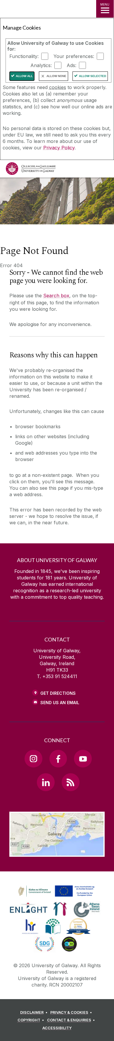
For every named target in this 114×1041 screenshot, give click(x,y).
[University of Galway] (31, 170)
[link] (55, 891)
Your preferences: (73, 56)
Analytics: (41, 65)
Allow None (56, 76)
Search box (56, 295)
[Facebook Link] (58, 758)
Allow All (24, 76)
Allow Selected (92, 76)
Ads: (71, 65)
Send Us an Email (59, 702)
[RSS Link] (70, 782)
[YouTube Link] (82, 758)
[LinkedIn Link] (45, 782)
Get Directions (58, 693)
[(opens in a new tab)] (57, 897)
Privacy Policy (59, 148)
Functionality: (24, 56)
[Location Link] (57, 852)
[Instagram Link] (33, 758)
